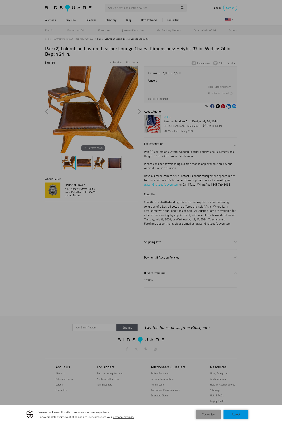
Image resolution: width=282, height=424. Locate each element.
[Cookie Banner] (141, 414)
